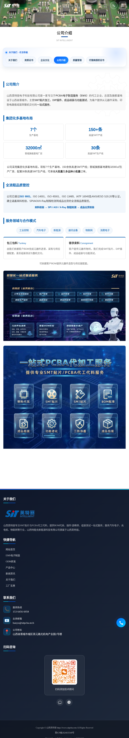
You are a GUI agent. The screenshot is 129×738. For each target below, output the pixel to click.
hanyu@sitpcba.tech (23, 623)
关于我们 (12, 60)
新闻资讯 (10, 573)
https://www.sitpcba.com (67, 728)
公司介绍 (61, 60)
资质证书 (29, 60)
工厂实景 (10, 585)
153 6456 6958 (21, 611)
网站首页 (10, 549)
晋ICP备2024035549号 (64, 733)
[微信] (59, 702)
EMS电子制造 (13, 555)
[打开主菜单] (122, 5)
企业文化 (45, 60)
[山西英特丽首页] (12, 5)
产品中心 (10, 567)
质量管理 (77, 60)
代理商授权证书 (96, 60)
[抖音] (69, 702)
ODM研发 (11, 561)
